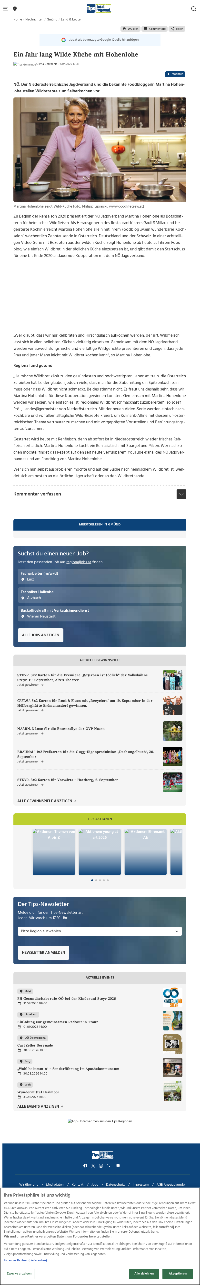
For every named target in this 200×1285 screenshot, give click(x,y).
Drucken (133, 29)
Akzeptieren (177, 1273)
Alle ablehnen (144, 1273)
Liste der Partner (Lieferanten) (25, 1260)
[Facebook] (85, 1165)
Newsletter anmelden (43, 953)
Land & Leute (70, 19)
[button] (6, 8)
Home (17, 19)
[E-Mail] (118, 1165)
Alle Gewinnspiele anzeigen (45, 801)
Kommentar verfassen (37, 494)
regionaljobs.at (78, 562)
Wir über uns (28, 1185)
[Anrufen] (109, 1165)
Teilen (179, 29)
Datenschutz (115, 1185)
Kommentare (157, 29)
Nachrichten (34, 19)
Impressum (141, 1185)
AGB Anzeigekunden (172, 1185)
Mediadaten (55, 1185)
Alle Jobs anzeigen (40, 635)
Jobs (94, 1185)
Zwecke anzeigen (19, 1273)
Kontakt (77, 1185)
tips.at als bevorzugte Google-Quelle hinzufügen (104, 40)
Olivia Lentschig (47, 64)
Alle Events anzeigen (38, 1106)
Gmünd (52, 19)
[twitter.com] (93, 1165)
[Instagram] (101, 1165)
